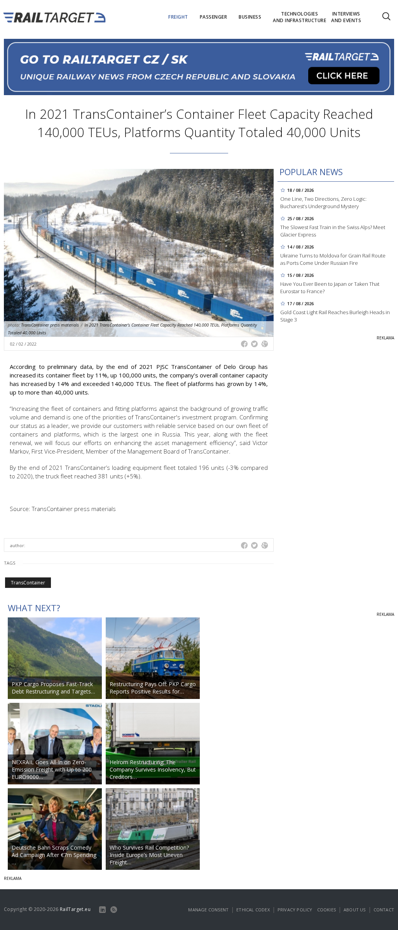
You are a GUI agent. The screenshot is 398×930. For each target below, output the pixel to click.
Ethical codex (253, 910)
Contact (384, 910)
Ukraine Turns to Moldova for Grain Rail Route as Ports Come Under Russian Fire (333, 259)
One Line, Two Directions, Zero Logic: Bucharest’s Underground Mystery (323, 202)
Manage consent (208, 910)
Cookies (326, 910)
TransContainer (28, 582)
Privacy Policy (295, 910)
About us (355, 910)
